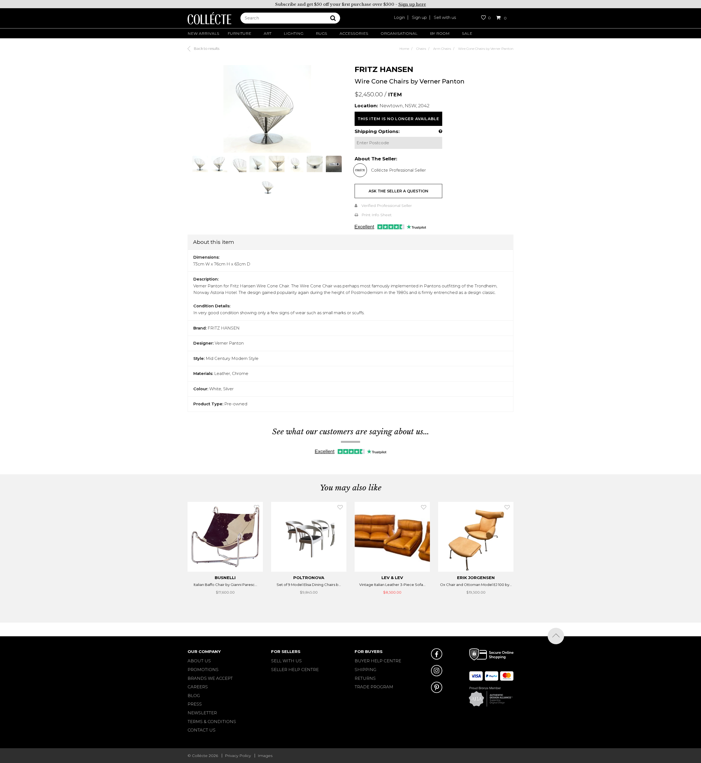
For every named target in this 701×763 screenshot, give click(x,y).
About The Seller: (376, 158)
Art (267, 33)
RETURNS (365, 678)
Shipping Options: (377, 131)
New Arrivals (203, 33)
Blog (194, 695)
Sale (467, 33)
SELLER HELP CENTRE (295, 669)
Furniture (239, 33)
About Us (199, 660)
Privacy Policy (238, 755)
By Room (440, 33)
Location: (366, 105)
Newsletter (202, 712)
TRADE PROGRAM (374, 686)
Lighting (293, 33)
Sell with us (445, 17)
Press (195, 704)
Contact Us (202, 730)
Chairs (421, 49)
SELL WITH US (286, 660)
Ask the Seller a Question (398, 191)
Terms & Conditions (212, 721)
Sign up (419, 17)
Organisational (399, 33)
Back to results (206, 48)
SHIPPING (365, 669)
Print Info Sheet (376, 214)
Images (265, 755)
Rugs (321, 33)
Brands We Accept (210, 678)
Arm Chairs (442, 49)
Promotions (203, 669)
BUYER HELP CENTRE (378, 660)
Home (404, 49)
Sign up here (412, 4)
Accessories (354, 33)
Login (399, 17)
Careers (198, 686)
